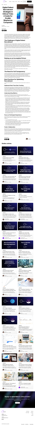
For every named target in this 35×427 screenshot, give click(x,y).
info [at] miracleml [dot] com (5, 417)
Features (10, 1)
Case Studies (27, 412)
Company (13, 1)
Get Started (17, 402)
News (16, 1)
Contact (19, 1)
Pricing (21, 1)
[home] (5, 2)
